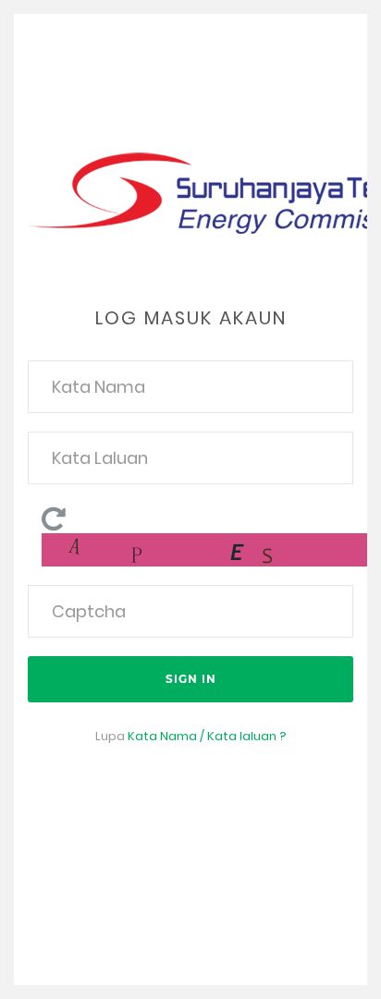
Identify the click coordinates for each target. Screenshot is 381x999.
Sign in (191, 679)
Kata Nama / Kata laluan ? (207, 736)
